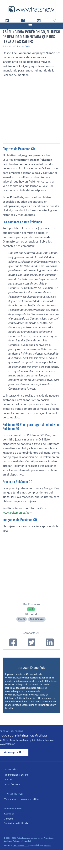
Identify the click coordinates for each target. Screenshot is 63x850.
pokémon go (37, 619)
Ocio (31, 609)
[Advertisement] (31, 111)
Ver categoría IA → (14, 752)
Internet (8, 779)
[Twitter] (8, 21)
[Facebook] (24, 21)
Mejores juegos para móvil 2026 (21, 799)
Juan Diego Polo (34, 667)
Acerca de (9, 814)
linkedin (9, 708)
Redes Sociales (12, 784)
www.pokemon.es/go (16, 512)
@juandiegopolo (46, 705)
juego (22, 619)
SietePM (47, 845)
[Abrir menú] (31, 26)
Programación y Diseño (16, 775)
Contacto (9, 819)
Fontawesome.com (21, 845)
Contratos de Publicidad (16, 823)
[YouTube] (40, 21)
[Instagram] (55, 21)
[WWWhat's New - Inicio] (31, 9)
